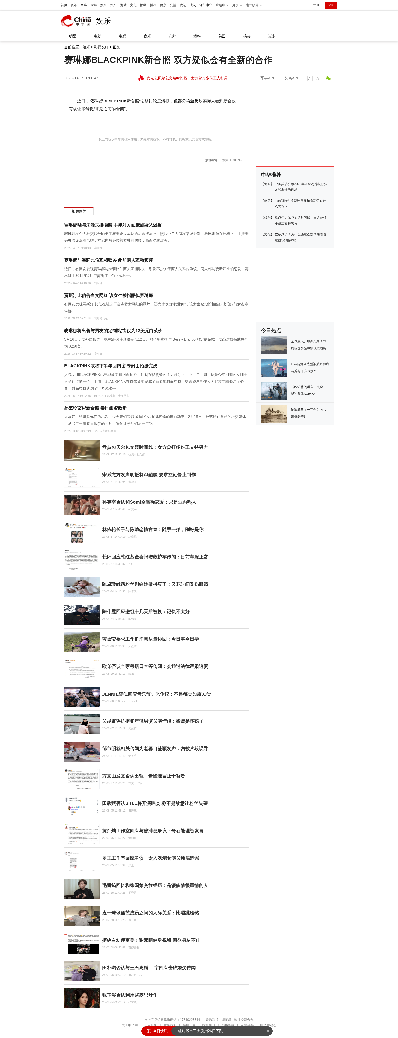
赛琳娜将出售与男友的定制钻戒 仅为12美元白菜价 (113, 330)
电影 (97, 36)
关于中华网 (130, 1025)
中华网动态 (268, 1025)
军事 (84, 5)
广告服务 (150, 1025)
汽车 (113, 5)
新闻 (267, 184)
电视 (122, 36)
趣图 (267, 201)
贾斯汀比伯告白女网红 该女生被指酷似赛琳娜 (108, 295)
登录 (331, 5)
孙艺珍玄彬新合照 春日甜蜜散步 (95, 408)
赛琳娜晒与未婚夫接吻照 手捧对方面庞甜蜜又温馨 (113, 225)
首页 (64, 5)
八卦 (172, 36)
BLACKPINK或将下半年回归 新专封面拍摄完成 (110, 365)
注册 (316, 5)
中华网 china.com (77, 21)
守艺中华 (205, 5)
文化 (133, 5)
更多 (271, 36)
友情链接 (247, 1025)
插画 (153, 5)
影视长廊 (101, 47)
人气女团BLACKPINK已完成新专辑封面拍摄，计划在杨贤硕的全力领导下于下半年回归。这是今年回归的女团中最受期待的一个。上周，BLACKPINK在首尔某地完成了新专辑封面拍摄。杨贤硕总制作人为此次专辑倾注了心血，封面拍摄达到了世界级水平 (156, 381)
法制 (193, 5)
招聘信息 (189, 1025)
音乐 (147, 36)
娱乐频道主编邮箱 (218, 1019)
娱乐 (103, 5)
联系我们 (170, 1025)
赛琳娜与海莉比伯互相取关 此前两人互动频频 (108, 260)
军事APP (267, 78)
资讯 (74, 5)
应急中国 (222, 5)
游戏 (123, 5)
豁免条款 (228, 1025)
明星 (72, 36)
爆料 (197, 36)
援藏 (143, 5)
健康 (163, 5)
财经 (94, 5)
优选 (183, 5)
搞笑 (247, 36)
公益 (173, 5)
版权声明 (208, 1025)
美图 (222, 36)
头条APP (292, 78)
